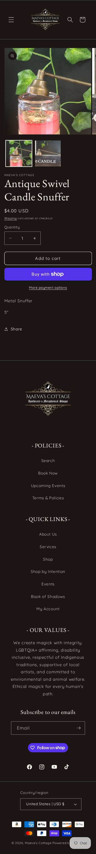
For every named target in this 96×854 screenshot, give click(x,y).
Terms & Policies (48, 497)
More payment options (48, 287)
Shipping (10, 218)
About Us (48, 534)
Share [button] (16, 329)
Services (48, 546)
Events (48, 584)
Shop (48, 559)
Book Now (48, 473)
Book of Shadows (48, 596)
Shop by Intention (48, 571)
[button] (11, 20)
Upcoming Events (48, 485)
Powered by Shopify (68, 843)
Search (48, 460)
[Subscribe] (78, 728)
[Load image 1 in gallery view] (19, 153)
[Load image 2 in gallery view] (48, 153)
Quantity (12, 227)
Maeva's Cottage (38, 843)
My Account (48, 608)
